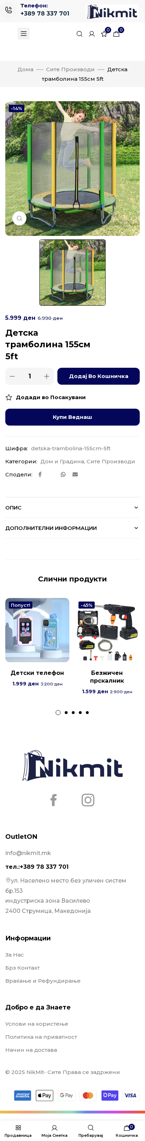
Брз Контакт (22, 967)
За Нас (14, 954)
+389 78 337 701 (44, 13)
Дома (25, 69)
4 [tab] (80, 712)
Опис (13, 507)
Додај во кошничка (98, 376)
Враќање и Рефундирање (43, 980)
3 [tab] (73, 712)
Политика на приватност (41, 1036)
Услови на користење (36, 1023)
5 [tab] (87, 712)
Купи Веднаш (72, 417)
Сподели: (18, 474)
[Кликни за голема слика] (19, 218)
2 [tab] (66, 712)
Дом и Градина (62, 461)
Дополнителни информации (51, 528)
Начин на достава (31, 1050)
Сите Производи (70, 69)
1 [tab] (58, 712)
